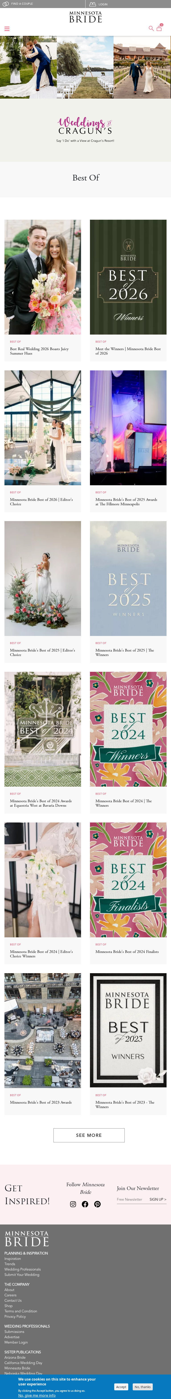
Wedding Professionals (22, 1269)
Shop (8, 1306)
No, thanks (143, 1387)
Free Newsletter (129, 1199)
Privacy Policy (15, 1316)
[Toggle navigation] (7, 29)
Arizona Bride (15, 1357)
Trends (9, 1264)
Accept (121, 1387)
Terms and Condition (20, 1311)
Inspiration (12, 1258)
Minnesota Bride (17, 1368)
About (9, 1290)
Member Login (16, 1342)
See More (89, 1135)
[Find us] (73, 1205)
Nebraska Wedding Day (23, 1373)
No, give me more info (37, 1395)
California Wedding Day (23, 1363)
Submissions (14, 1331)
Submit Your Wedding (21, 1274)
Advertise (12, 1337)
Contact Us (13, 1300)
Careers (10, 1295)
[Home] (85, 16)
